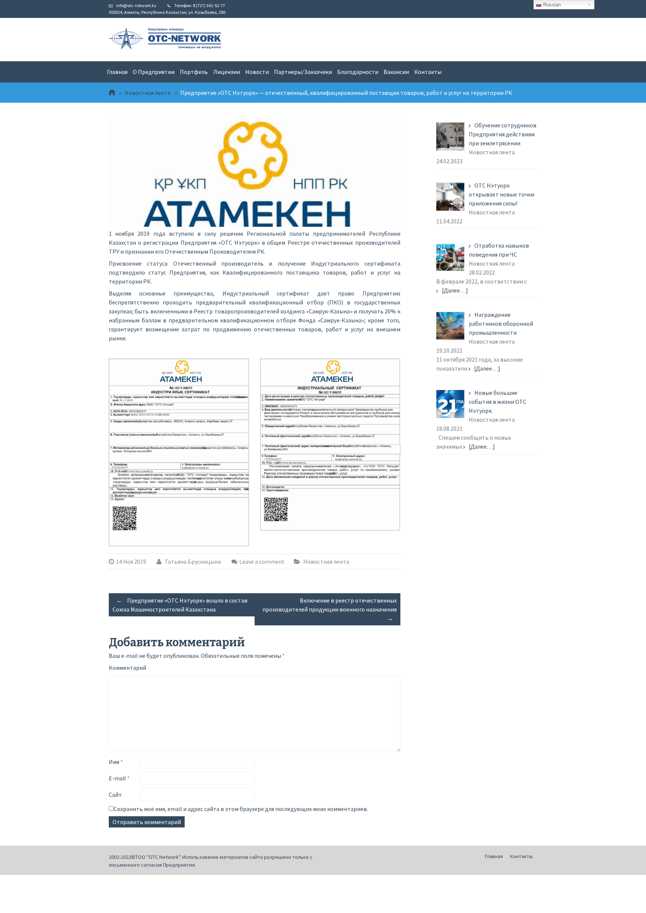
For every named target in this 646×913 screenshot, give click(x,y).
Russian (551, 4)
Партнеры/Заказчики (303, 71)
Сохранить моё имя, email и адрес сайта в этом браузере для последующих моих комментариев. (241, 809)
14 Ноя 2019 (131, 561)
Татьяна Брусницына (192, 561)
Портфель (194, 71)
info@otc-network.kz (136, 5)
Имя (116, 761)
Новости (257, 71)
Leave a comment (261, 561)
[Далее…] (455, 290)
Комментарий (127, 667)
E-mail (119, 778)
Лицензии (226, 71)
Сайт (115, 794)
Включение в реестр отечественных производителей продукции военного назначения (329, 609)
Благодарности (357, 71)
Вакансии (396, 71)
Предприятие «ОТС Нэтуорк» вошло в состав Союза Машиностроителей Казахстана (180, 605)
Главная (117, 71)
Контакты (428, 71)
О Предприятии (154, 71)
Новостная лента (147, 92)
